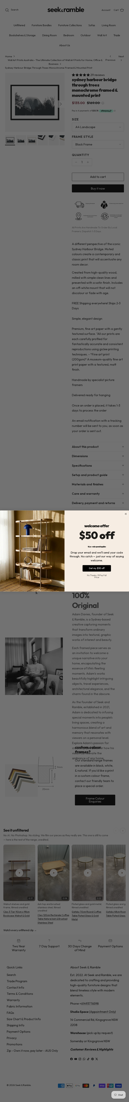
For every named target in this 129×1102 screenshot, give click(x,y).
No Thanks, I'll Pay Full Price (96, 576)
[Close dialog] (126, 514)
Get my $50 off (97, 568)
